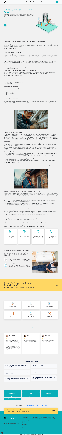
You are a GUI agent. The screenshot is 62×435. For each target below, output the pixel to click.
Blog (42, 1)
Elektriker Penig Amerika (42, 405)
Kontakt (35, 1)
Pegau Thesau (13, 390)
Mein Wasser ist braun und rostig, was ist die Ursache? (42, 378)
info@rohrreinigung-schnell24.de (12, 423)
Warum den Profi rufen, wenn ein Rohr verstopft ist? (42, 371)
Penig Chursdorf (12, 396)
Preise (39, 1)
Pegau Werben (49, 390)
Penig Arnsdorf (49, 393)
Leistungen (46, 1)
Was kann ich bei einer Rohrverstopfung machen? (15, 379)
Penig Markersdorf (49, 396)
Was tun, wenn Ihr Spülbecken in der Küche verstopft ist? (16, 366)
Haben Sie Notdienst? (37, 365)
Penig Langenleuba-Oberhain (31, 396)
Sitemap (24, 427)
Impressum (24, 424)
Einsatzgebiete (29, 1)
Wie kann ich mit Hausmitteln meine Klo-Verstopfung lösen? (15, 373)
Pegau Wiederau (12, 393)
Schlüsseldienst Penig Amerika (32, 405)
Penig (31, 393)
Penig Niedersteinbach (12, 398)
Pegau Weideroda (31, 390)
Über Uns (23, 1)
